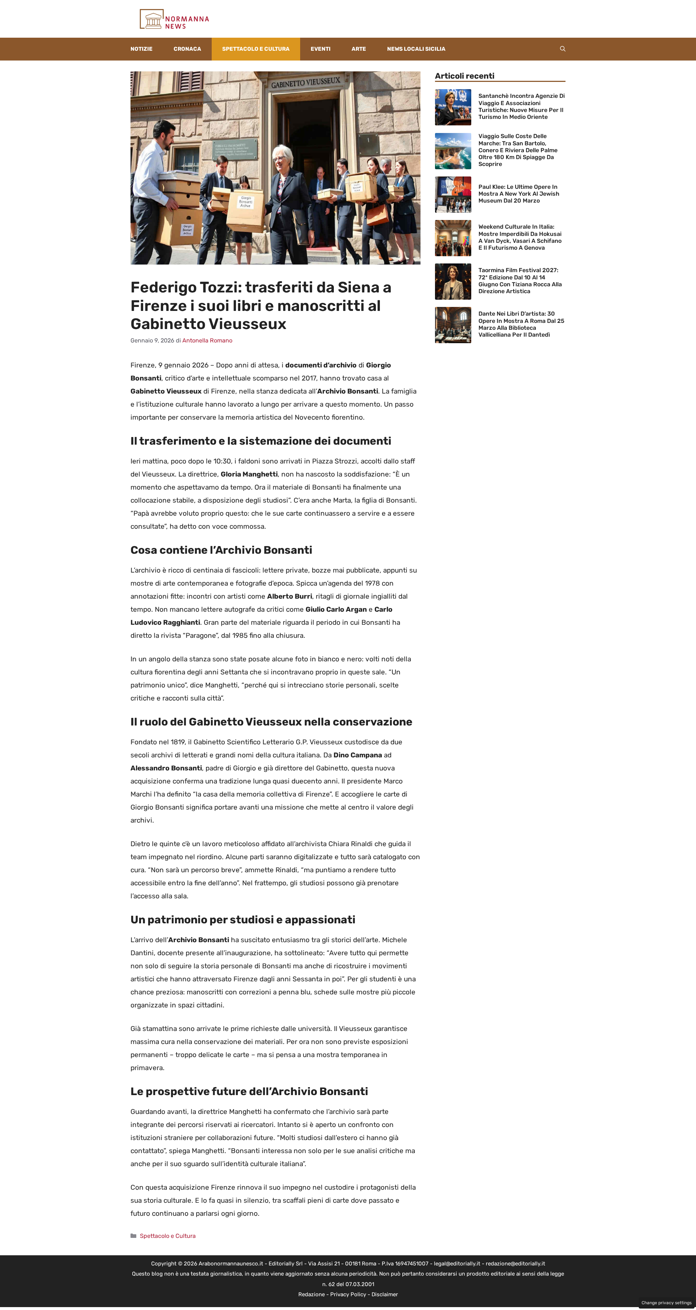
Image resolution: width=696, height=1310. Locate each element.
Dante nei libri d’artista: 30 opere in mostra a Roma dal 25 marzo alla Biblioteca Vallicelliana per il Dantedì (521, 324)
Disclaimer (385, 1294)
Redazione (311, 1294)
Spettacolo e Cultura (256, 49)
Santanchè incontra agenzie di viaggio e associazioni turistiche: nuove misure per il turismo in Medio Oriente (521, 106)
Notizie (141, 49)
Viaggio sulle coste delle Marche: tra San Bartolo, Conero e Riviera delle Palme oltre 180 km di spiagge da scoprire (518, 150)
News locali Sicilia (416, 49)
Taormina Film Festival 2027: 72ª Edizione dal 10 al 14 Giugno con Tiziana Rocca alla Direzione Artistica (520, 281)
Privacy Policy (348, 1294)
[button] (563, 49)
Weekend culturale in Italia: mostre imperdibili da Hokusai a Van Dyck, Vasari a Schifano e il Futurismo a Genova (520, 237)
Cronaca (187, 49)
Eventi (321, 49)
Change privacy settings (667, 1302)
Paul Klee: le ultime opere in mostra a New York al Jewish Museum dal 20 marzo (518, 193)
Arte (359, 49)
